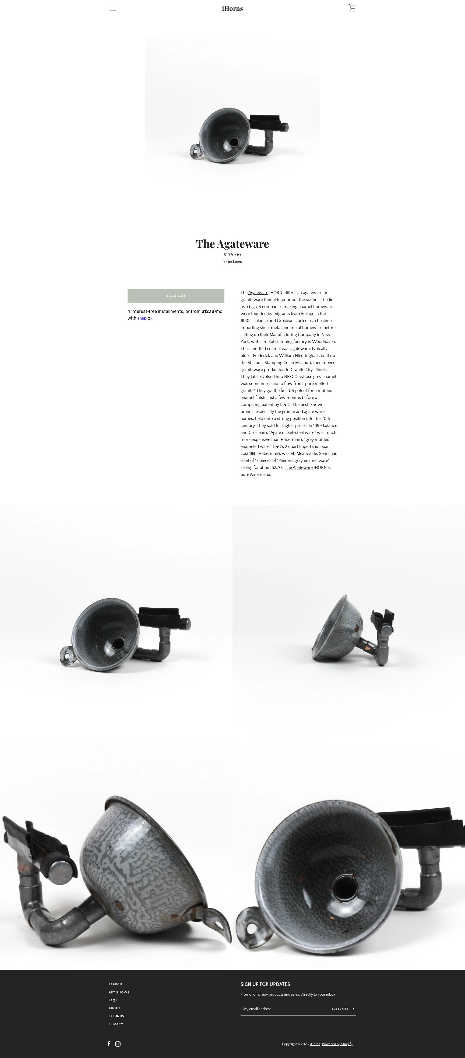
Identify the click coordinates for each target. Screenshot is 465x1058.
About (114, 1008)
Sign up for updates (265, 984)
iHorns (232, 8)
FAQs (113, 1000)
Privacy (116, 1024)
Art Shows (119, 992)
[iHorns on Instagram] (118, 1043)
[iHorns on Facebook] (108, 1043)
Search (115, 984)
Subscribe (340, 1008)
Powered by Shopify (337, 1044)
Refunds (116, 1016)
